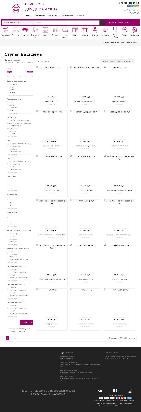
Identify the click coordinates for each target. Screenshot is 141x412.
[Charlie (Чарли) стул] (51, 170)
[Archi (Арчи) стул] (85, 215)
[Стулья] (94, 29)
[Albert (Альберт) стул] (85, 259)
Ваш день (120, 42)
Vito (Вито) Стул (52, 324)
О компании (40, 16)
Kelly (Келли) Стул (119, 324)
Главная (106, 42)
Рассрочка (69, 16)
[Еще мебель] (114, 29)
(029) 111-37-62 (109, 356)
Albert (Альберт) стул (85, 279)
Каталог (28, 16)
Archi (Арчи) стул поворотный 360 (51, 279)
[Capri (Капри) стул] (85, 170)
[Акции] (124, 29)
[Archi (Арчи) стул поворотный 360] (51, 259)
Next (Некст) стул (51, 101)
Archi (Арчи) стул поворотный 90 (119, 235)
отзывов (121, 406)
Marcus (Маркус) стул (51, 146)
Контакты (80, 16)
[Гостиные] (5, 29)
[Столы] (85, 29)
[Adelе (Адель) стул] (119, 259)
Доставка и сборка (56, 16)
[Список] (51, 61)
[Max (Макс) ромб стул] (119, 81)
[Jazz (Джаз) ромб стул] (119, 125)
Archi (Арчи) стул (85, 235)
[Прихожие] (35, 29)
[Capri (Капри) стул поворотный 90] (119, 170)
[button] (124, 22)
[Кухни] (45, 29)
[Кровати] (104, 29)
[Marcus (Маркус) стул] (51, 125)
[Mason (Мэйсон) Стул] (85, 304)
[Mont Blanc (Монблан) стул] (85, 81)
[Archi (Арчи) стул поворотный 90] (119, 215)
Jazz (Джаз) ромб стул (119, 146)
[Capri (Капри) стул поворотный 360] (51, 215)
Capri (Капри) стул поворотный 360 (52, 235)
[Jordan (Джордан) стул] (85, 125)
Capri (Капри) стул (86, 190)
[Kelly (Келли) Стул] (119, 304)
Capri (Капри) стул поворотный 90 (119, 190)
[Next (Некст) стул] (51, 81)
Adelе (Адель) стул (119, 279)
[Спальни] (15, 29)
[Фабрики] (134, 29)
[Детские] (55, 29)
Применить (26, 322)
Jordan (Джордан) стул (85, 146)
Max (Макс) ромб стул (119, 101)
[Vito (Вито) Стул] (51, 304)
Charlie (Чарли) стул (52, 190)
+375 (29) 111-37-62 (128, 3)
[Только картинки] (55, 61)
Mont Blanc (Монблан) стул (85, 101)
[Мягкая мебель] (65, 29)
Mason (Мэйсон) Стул (85, 324)
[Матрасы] (25, 29)
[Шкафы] (75, 29)
